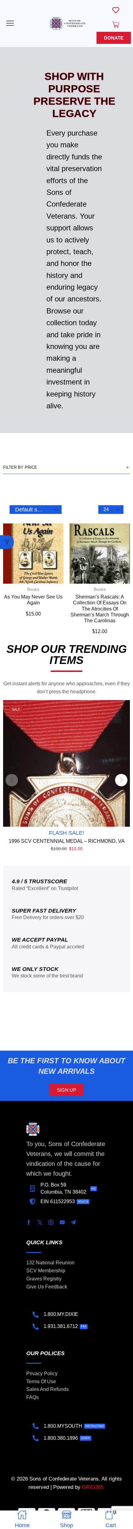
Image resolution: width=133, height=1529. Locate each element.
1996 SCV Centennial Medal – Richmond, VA (67, 841)
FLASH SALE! (66, 833)
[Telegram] (73, 1222)
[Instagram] (51, 1222)
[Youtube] (62, 1222)
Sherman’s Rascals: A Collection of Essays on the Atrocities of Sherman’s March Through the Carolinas (100, 608)
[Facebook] (28, 1222)
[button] (10, 23)
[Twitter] (39, 1222)
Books (33, 589)
